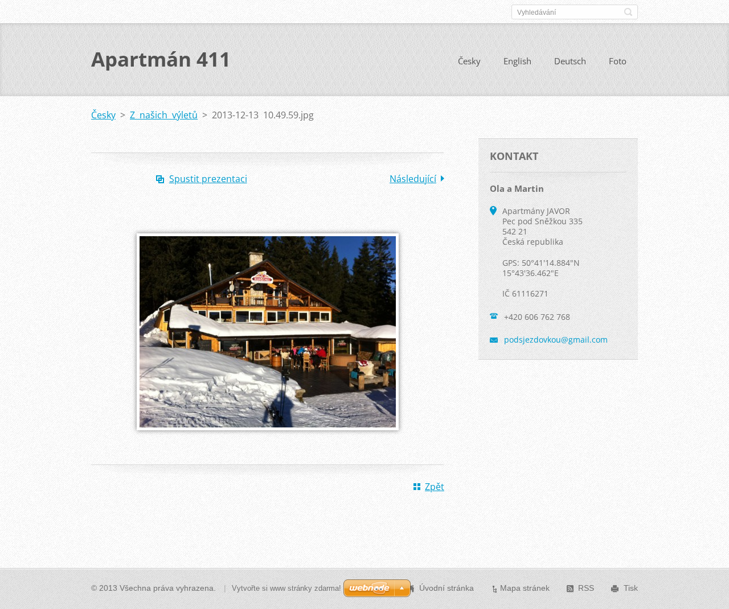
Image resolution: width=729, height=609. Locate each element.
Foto (617, 61)
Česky (469, 61)
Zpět (434, 486)
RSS (586, 587)
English (517, 61)
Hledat (628, 12)
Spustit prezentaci (208, 178)
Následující (413, 178)
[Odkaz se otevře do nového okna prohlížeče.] (267, 438)
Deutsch (570, 61)
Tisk (631, 587)
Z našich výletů (164, 115)
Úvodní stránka (446, 587)
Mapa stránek (525, 587)
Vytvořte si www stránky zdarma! (286, 588)
